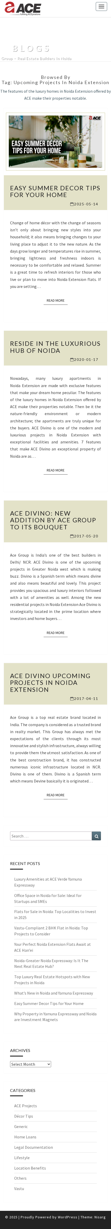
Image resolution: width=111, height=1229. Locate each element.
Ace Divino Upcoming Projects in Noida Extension (50, 682)
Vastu (19, 1188)
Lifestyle (22, 1157)
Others (20, 1178)
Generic (21, 1126)
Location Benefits (30, 1168)
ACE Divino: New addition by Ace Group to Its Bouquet (53, 520)
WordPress (67, 1217)
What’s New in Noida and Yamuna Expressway (53, 993)
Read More (57, 300)
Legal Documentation (33, 1147)
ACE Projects (25, 1105)
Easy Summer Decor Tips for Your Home (55, 191)
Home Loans (25, 1136)
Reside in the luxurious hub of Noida (55, 347)
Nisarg (100, 1217)
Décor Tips (23, 1116)
